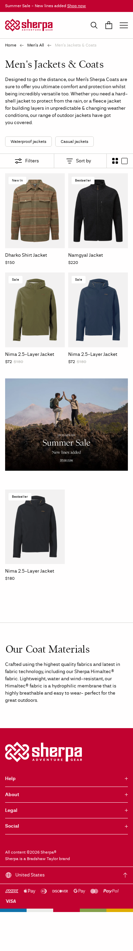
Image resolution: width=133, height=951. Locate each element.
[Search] (94, 25)
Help (10, 778)
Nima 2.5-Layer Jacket (29, 354)
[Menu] (124, 25)
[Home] (29, 25)
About (12, 795)
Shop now (76, 6)
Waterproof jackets (28, 141)
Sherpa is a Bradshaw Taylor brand (37, 858)
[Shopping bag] (109, 25)
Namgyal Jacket (85, 255)
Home (10, 45)
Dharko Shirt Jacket (26, 255)
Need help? (112, 939)
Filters (32, 161)
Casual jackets (74, 141)
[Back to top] (125, 875)
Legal (11, 810)
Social (12, 826)
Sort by (83, 161)
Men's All (35, 45)
